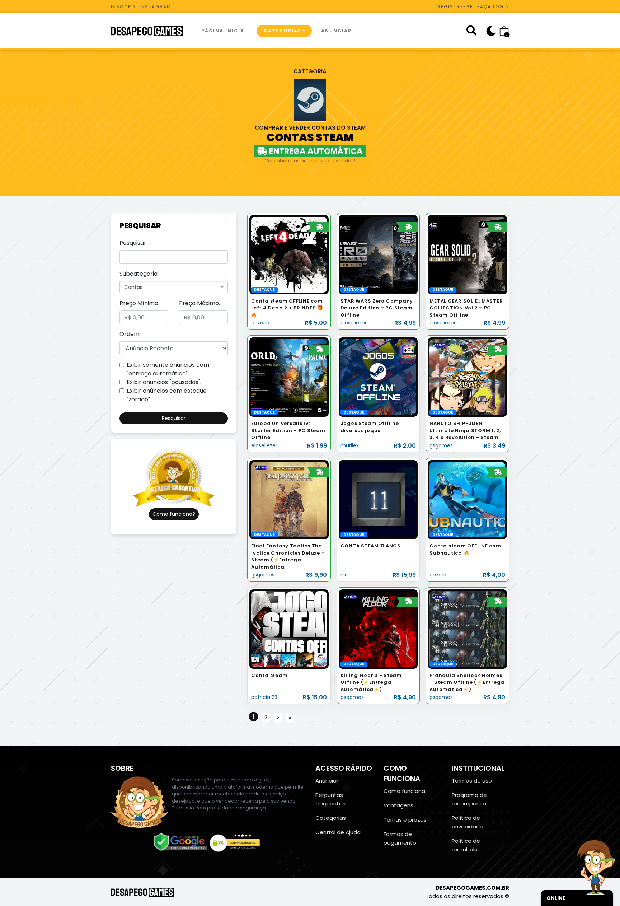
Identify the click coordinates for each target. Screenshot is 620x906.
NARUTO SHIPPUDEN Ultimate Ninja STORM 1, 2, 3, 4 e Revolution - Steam (465, 430)
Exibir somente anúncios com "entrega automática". (168, 369)
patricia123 (264, 697)
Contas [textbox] (133, 287)
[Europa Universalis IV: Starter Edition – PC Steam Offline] (289, 377)
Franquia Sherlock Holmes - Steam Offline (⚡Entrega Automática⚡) (466, 682)
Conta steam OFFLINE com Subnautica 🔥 (465, 549)
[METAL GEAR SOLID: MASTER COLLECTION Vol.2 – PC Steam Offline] (467, 254)
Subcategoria (138, 274)
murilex (349, 445)
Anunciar (336, 31)
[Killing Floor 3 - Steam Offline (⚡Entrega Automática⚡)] (378, 629)
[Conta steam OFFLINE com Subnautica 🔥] (467, 499)
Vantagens (398, 805)
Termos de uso (472, 780)
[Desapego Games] (151, 31)
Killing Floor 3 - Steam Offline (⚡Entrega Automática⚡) (371, 682)
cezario (260, 322)
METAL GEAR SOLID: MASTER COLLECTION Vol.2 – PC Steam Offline (466, 308)
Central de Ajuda (338, 832)
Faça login (493, 7)
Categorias (282, 31)
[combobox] (173, 287)
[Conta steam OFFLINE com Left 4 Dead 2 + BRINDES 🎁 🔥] (289, 254)
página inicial (224, 31)
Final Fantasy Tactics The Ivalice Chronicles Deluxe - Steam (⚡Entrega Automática (287, 556)
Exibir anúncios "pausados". (164, 382)
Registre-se (455, 7)
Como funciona (404, 791)
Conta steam (269, 675)
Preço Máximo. (199, 303)
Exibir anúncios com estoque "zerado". (167, 395)
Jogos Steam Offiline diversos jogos (369, 427)
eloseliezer (353, 322)
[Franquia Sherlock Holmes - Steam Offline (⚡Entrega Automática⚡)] (467, 629)
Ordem (129, 334)
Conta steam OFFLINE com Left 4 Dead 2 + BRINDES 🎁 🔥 (287, 308)
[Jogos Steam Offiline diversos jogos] (378, 377)
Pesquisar (132, 243)
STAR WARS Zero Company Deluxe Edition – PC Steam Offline (376, 308)
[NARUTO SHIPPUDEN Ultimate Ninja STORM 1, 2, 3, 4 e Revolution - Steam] (467, 377)
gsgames (441, 445)
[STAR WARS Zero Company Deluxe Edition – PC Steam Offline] (378, 254)
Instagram (155, 7)
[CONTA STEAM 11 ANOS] (378, 499)
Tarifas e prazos (405, 819)
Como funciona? (173, 514)
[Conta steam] (289, 629)
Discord (123, 7)
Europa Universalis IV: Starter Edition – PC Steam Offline (288, 430)
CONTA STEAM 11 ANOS (370, 545)
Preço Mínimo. (139, 303)
